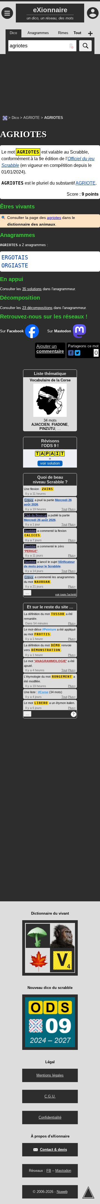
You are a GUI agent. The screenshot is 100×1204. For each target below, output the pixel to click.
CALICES (32, 535)
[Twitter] (77, 354)
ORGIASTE (14, 265)
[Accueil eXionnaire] (5, 117)
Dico (15, 118)
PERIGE (30, 551)
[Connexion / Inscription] (93, 13)
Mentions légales (50, 1075)
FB (48, 1171)
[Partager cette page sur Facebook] (71, 353)
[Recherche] (85, 45)
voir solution (50, 463)
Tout (64, 509)
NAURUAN (42, 582)
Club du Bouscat (35, 515)
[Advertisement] (50, 81)
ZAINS (47, 489)
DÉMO (55, 645)
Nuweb (62, 1192)
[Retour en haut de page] (88, 1192)
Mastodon (63, 1171)
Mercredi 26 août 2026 (40, 520)
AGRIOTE (31, 118)
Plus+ (72, 509)
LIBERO (41, 703)
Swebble (30, 530)
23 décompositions (37, 308)
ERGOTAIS (14, 257)
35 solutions (32, 289)
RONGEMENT (62, 676)
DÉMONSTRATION (45, 650)
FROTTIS (42, 634)
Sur (12, 331)
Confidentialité (50, 1117)
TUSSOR (57, 614)
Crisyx (28, 500)
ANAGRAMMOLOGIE (50, 661)
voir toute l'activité (65, 594)
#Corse (43, 692)
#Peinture (49, 629)
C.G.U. (50, 1096)
